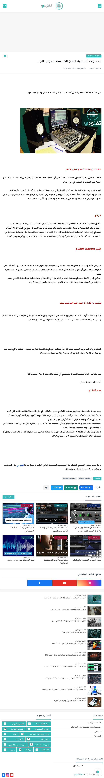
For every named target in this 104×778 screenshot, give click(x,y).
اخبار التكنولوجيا (39, 724)
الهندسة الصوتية (94, 56)
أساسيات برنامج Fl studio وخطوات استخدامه (69, 644)
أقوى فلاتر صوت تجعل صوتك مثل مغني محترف (68, 621)
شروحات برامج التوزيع (15, 744)
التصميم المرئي (14, 724)
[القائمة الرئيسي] (99, 6)
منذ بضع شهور (79, 607)
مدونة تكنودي (79, 774)
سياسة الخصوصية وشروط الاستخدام (86, 727)
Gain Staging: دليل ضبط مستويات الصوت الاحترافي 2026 (65, 678)
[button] (86, 487)
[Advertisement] (52, 32)
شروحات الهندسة (69, 478)
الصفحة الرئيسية (94, 722)
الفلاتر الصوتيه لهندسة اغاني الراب (86, 560)
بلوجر (10, 734)
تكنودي (20, 465)
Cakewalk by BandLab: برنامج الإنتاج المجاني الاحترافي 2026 (64, 689)
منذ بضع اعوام (95, 525)
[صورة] (94, 599)
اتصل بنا (97, 736)
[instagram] (89, 583)
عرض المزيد (8, 497)
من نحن (98, 731)
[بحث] (4, 6)
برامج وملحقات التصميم (35, 734)
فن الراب (25, 750)
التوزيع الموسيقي (39, 729)
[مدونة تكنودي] (52, 6)
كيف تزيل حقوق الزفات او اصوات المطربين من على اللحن (65, 667)
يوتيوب (9, 750)
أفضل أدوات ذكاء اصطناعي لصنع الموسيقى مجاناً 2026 (65, 655)
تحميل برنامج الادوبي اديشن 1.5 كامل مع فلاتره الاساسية (65, 598)
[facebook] (39, 583)
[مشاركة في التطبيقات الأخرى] (46, 487)
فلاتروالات (42, 750)
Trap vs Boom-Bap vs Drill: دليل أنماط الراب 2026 (68, 610)
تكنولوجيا (13, 739)
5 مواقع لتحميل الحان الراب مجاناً (74, 632)
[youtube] (64, 583)
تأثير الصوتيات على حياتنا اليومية (20, 560)
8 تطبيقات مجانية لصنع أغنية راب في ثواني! (70, 701)
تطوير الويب (38, 739)
